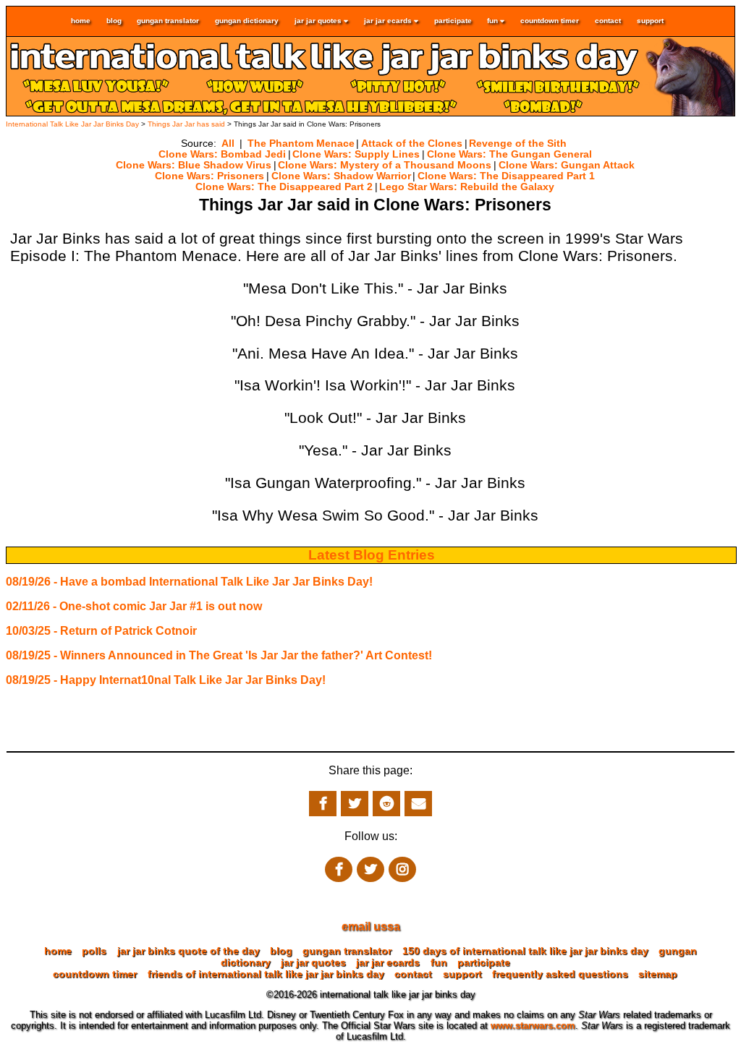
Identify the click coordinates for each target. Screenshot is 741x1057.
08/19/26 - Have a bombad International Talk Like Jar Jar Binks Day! (189, 581)
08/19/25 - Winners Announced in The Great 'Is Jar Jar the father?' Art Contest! (219, 655)
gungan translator (168, 21)
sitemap (657, 974)
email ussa (371, 926)
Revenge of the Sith (518, 143)
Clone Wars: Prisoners (209, 176)
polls (94, 951)
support (650, 21)
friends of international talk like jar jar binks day (266, 974)
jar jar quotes (319, 21)
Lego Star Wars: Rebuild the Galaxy (466, 186)
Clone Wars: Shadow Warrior (341, 176)
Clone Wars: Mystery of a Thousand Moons (384, 165)
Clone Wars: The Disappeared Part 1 (506, 176)
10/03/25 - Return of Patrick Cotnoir (101, 631)
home (80, 21)
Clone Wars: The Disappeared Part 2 (284, 186)
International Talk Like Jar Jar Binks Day (72, 124)
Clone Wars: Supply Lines (356, 154)
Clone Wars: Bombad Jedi (222, 154)
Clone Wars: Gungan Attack (567, 165)
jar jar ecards (389, 21)
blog (114, 21)
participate (453, 21)
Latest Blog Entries (371, 554)
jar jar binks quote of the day (188, 951)
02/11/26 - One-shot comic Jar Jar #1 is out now (134, 606)
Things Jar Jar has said (186, 124)
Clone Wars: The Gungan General (509, 154)
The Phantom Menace (301, 143)
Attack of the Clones (411, 143)
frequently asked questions (560, 974)
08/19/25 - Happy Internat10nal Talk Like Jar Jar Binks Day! (166, 680)
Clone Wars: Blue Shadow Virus (193, 165)
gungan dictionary (247, 21)
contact (608, 21)
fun (493, 21)
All (227, 143)
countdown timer (549, 21)
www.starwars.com (533, 1025)
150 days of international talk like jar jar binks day (525, 951)
